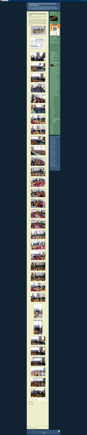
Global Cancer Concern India (54, 59)
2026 (51, 98)
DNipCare (56, 64)
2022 (51, 102)
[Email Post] (46, 399)
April (52, 117)
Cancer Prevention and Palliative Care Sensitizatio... (54, 121)
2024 (51, 100)
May (52, 116)
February (53, 123)
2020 (51, 104)
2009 (51, 133)
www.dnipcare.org (53, 13)
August (53, 113)
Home (38, 426)
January (53, 124)
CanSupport (52, 60)
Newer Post (28, 426)
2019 (51, 105)
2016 (51, 125)
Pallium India (52, 58)
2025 (51, 99)
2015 (51, 126)
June (52, 115)
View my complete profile (54, 95)
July (52, 114)
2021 (51, 103)
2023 (51, 101)
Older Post (46, 426)
